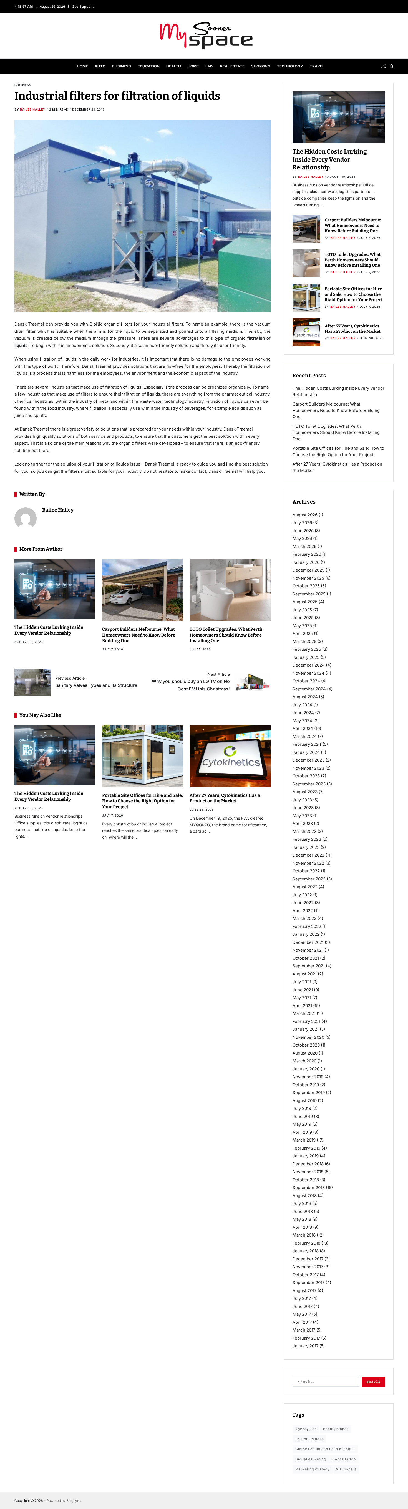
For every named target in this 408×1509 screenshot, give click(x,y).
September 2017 (308, 1282)
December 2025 (308, 570)
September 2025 (309, 594)
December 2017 (308, 1259)
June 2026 (303, 530)
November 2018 (308, 1171)
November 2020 (308, 1037)
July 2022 (302, 894)
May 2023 (302, 815)
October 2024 (306, 681)
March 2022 (304, 918)
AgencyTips (306, 1429)
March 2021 (304, 1013)
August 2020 (305, 1053)
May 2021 (302, 997)
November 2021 (308, 950)
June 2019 (303, 1116)
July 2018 (302, 1203)
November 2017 (308, 1266)
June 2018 (303, 1211)
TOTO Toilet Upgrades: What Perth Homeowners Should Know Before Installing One (226, 635)
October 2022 (306, 871)
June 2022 (303, 902)
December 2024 (309, 665)
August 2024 (305, 696)
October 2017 (306, 1274)
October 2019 (306, 1084)
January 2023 (306, 847)
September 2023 (309, 784)
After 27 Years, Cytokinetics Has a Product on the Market (225, 798)
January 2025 (306, 657)
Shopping (260, 66)
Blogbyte (73, 1500)
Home (82, 66)
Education (149, 66)
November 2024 (308, 673)
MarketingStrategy (312, 1469)
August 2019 (305, 1100)
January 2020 (306, 1069)
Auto (100, 66)
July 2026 (302, 522)
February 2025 (307, 649)
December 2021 (308, 942)
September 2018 (309, 1187)
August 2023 (305, 791)
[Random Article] (383, 66)
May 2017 (302, 1314)
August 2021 (305, 974)
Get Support (83, 6)
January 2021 (306, 1029)
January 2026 (306, 562)
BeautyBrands (336, 1429)
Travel (317, 66)
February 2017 (306, 1338)
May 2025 (302, 625)
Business (121, 66)
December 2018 (308, 1164)
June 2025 (303, 617)
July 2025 (302, 609)
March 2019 (304, 1140)
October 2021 (306, 958)
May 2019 (302, 1124)
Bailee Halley (33, 109)
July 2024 (302, 704)
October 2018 (306, 1179)
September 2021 (309, 966)
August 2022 (305, 886)
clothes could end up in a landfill (325, 1449)
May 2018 (302, 1219)
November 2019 (308, 1076)
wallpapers (346, 1469)
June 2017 (303, 1306)
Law (209, 66)
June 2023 (303, 807)
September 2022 (309, 879)
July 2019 (302, 1108)
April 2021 (302, 1005)
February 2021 (306, 1021)
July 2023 (302, 799)
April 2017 (302, 1322)
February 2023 (307, 839)
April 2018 (302, 1227)
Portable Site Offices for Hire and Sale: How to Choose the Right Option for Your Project (142, 801)
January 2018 (306, 1250)
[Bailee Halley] (25, 518)
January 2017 (305, 1345)
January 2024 (306, 752)
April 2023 (303, 823)
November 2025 (308, 578)
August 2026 (305, 514)
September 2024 (309, 689)
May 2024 (302, 720)
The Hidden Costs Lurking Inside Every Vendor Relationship (330, 159)
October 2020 (306, 1045)
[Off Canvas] (17, 67)
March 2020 (304, 1060)
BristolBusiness (309, 1439)
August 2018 (305, 1195)
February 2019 (306, 1148)
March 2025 (304, 641)
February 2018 (306, 1243)
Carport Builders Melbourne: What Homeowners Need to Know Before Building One (138, 635)
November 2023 (308, 768)
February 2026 (307, 554)
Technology (290, 66)
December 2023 (308, 760)
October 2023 (306, 776)
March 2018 (304, 1235)
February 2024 (307, 744)
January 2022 (306, 934)
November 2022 (308, 863)
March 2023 (304, 831)
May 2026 (302, 538)
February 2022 (307, 926)
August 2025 (305, 601)
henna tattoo (344, 1459)
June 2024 (303, 712)
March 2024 (305, 736)
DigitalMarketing (310, 1459)
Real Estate (232, 66)
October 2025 (306, 586)
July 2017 (302, 1298)
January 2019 (306, 1155)
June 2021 (303, 989)
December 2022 (308, 855)
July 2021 (302, 981)
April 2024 (303, 728)
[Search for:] (324, 1383)
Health (173, 66)
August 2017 (304, 1290)
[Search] (392, 66)
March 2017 (304, 1330)
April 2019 (302, 1132)
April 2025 (303, 633)
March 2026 (304, 546)
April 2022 (303, 910)
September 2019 (309, 1092)
